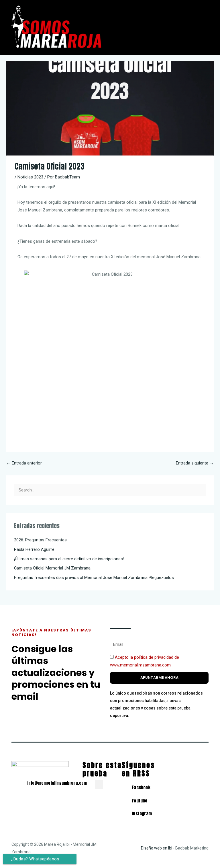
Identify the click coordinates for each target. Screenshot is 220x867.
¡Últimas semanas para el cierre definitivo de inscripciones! (69, 558)
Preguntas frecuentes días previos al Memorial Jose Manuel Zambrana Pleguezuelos (94, 577)
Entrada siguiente (195, 463)
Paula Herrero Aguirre (34, 549)
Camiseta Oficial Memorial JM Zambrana (52, 568)
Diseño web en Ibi (156, 848)
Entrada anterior (24, 463)
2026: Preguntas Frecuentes (40, 540)
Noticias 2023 (30, 177)
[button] (165, 7)
